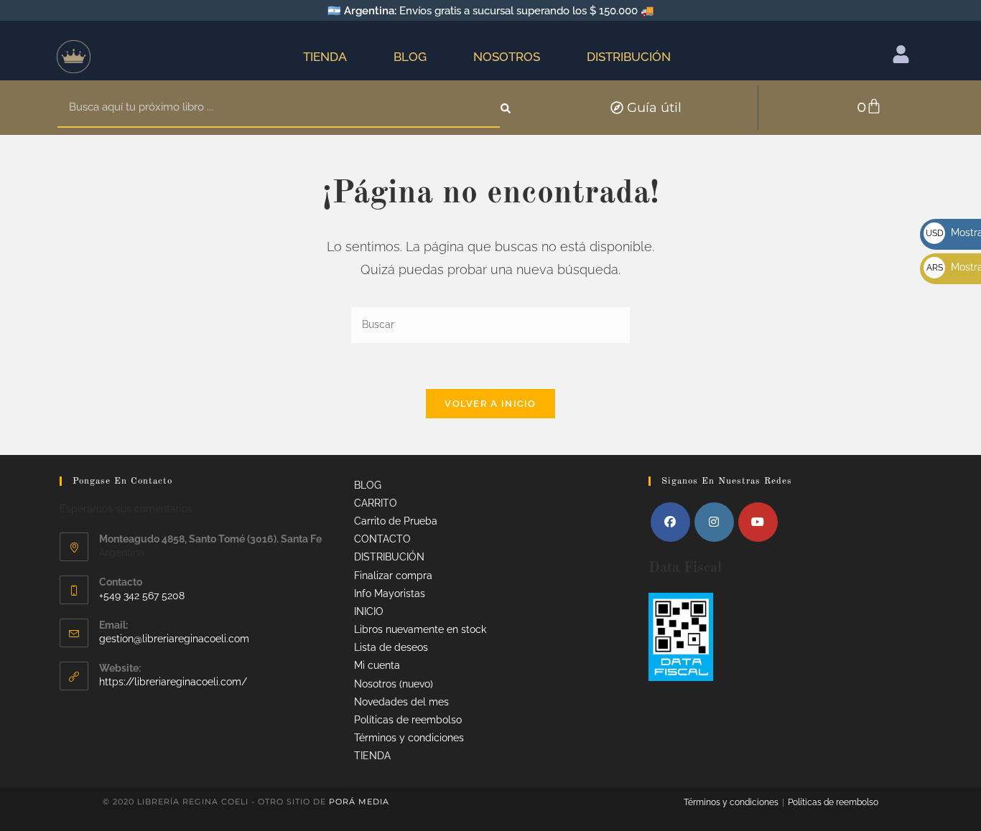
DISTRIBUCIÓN (629, 57)
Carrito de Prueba (395, 521)
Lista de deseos (391, 647)
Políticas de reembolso (408, 720)
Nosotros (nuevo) (393, 684)
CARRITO (375, 503)
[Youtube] (758, 522)
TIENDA (325, 57)
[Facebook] (670, 522)
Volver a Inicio (490, 403)
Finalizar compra (393, 575)
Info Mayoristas (389, 593)
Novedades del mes (401, 702)
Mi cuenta (377, 665)
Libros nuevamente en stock (420, 629)
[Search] (506, 108)
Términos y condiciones (409, 737)
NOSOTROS (506, 57)
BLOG (410, 57)
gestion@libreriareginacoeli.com (174, 638)
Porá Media (359, 802)
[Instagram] (714, 522)
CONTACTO (382, 539)
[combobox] (278, 108)
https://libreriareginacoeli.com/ (173, 681)
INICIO (368, 611)
